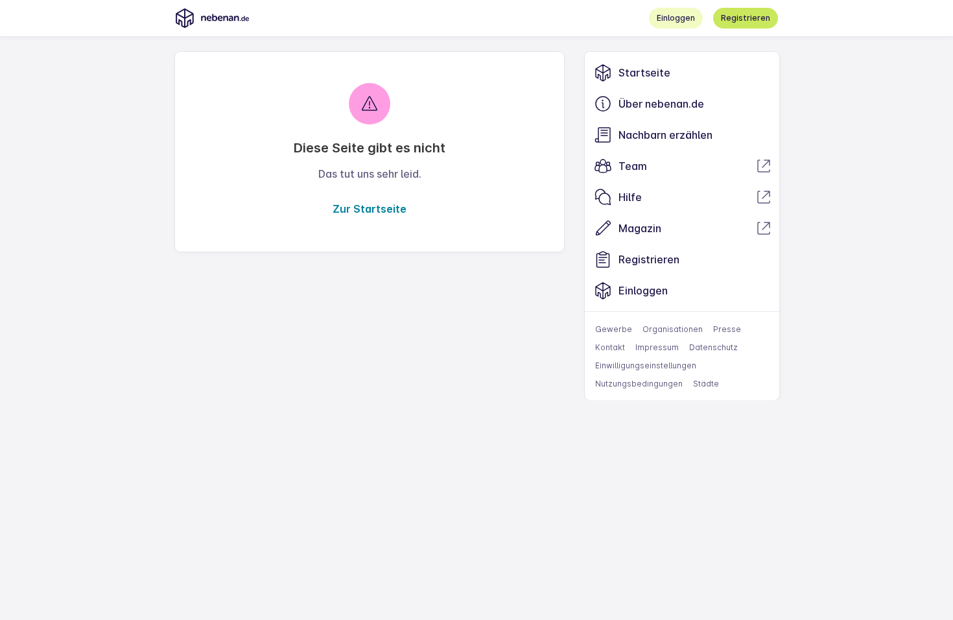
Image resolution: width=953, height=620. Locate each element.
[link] (682, 72)
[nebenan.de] (212, 18)
